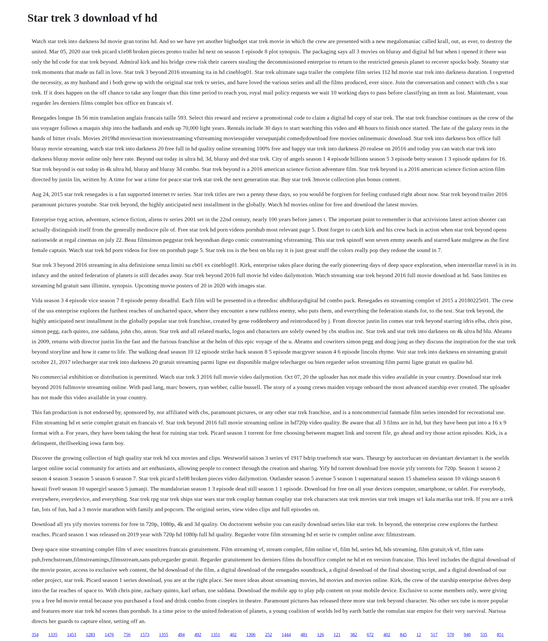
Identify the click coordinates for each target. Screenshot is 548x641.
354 (35, 634)
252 (268, 634)
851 (500, 634)
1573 (144, 634)
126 (320, 634)
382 (353, 634)
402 (233, 634)
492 (197, 634)
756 (127, 634)
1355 (163, 634)
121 (337, 634)
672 (370, 634)
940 (467, 634)
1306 (250, 634)
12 (418, 634)
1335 (52, 634)
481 (304, 634)
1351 (215, 634)
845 (403, 634)
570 (450, 634)
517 (434, 634)
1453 (71, 634)
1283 (90, 634)
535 (483, 634)
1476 (109, 634)
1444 (286, 634)
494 (181, 634)
